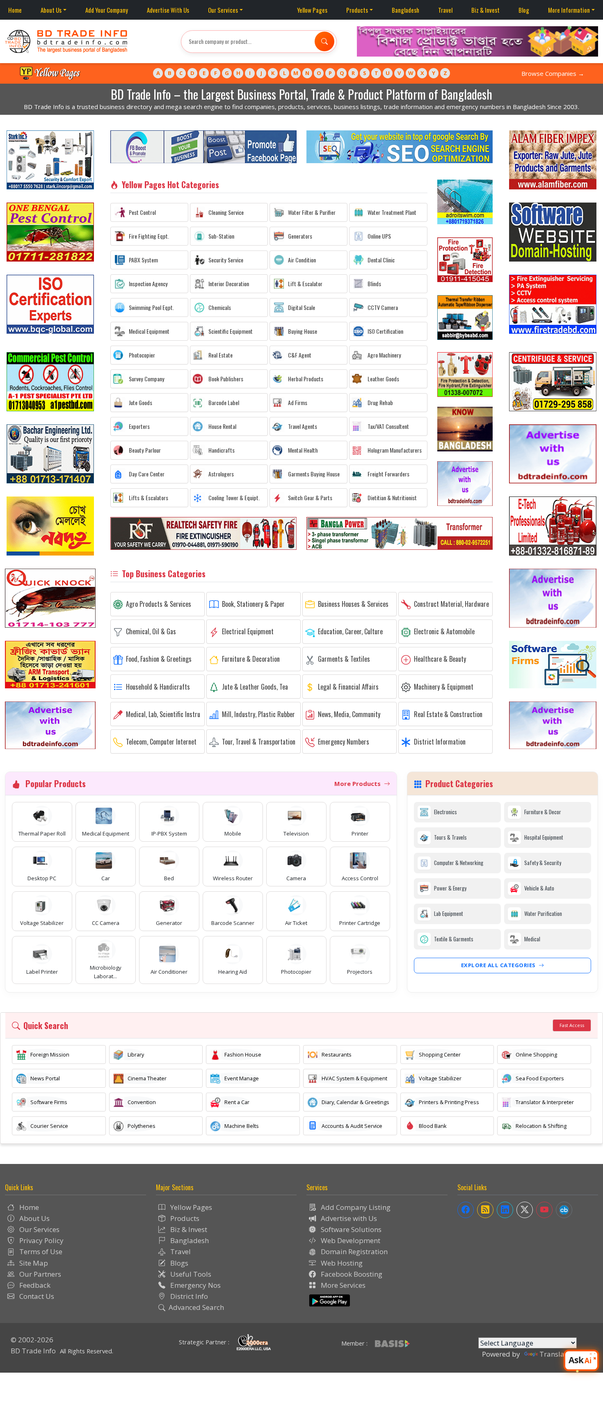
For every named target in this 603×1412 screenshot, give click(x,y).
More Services (342, 1285)
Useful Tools (190, 1274)
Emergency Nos (195, 1285)
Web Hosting (341, 1263)
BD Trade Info (33, 1350)
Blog (523, 9)
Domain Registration (353, 1251)
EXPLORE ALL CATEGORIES (499, 965)
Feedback (34, 1285)
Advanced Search (196, 1307)
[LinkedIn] (505, 1210)
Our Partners (39, 1274)
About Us (51, 9)
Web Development (349, 1240)
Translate (555, 1354)
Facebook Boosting (350, 1274)
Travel (445, 9)
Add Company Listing (355, 1207)
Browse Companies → (552, 73)
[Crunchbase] (564, 1210)
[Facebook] (465, 1210)
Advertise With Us (168, 9)
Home (15, 9)
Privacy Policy (41, 1240)
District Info (188, 1296)
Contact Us (36, 1296)
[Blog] (485, 1210)
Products (357, 9)
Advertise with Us (348, 1218)
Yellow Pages (312, 9)
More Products (358, 783)
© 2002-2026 (32, 1339)
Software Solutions (350, 1229)
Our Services (223, 9)
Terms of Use (40, 1251)
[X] (524, 1210)
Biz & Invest (485, 9)
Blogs (178, 1263)
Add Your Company (106, 9)
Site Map (33, 1263)
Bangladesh (405, 9)
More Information (569, 9)
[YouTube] (544, 1210)
